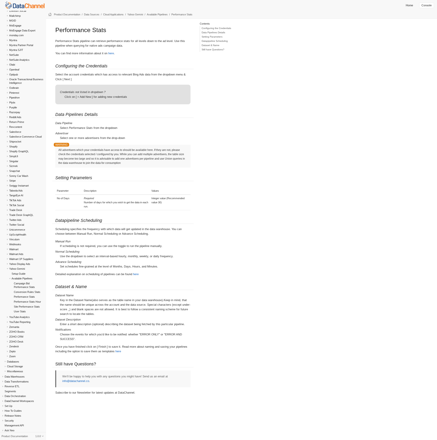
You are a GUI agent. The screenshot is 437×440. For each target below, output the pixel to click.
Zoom (12, 356)
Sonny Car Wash (18, 175)
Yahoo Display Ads (19, 263)
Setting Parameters (212, 37)
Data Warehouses (15, 376)
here (111, 53)
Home (409, 5)
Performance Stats (24, 296)
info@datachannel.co (75, 381)
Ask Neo (9, 430)
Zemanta (14, 326)
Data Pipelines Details (213, 32)
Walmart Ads (16, 254)
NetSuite (14, 54)
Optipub (13, 74)
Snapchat (14, 170)
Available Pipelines (22, 278)
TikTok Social (16, 205)
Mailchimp (15, 15)
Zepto (12, 351)
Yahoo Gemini (17, 268)
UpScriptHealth (17, 234)
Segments (10, 391)
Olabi (12, 64)
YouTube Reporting (19, 322)
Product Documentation (67, 14)
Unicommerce (17, 229)
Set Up (8, 405)
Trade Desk (15, 210)
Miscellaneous (15, 371)
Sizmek (13, 166)
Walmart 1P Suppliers (21, 259)
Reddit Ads (15, 117)
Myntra (13, 40)
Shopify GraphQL (19, 151)
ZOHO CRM (16, 336)
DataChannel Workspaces (19, 401)
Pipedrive (14, 97)
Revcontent (15, 126)
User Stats (20, 311)
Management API (14, 425)
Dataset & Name (210, 45)
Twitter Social (16, 224)
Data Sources (91, 14)
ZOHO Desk (16, 341)
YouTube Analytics (19, 317)
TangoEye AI (16, 195)
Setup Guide (18, 273)
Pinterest (14, 92)
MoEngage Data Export (22, 30)
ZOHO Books (17, 331)
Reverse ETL (12, 386)
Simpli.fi (13, 156)
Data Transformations (17, 381)
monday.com (16, 35)
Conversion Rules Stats (27, 291)
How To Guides (13, 410)
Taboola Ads (16, 190)
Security (9, 420)
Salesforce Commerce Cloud (25, 136)
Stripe (12, 180)
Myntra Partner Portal (21, 45)
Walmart (13, 249)
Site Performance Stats (27, 306)
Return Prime (16, 121)
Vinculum (14, 239)
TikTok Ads (15, 200)
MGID (12, 20)
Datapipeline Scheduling (215, 41)
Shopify (13, 146)
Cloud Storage (15, 366)
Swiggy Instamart (19, 185)
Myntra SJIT (16, 49)
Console (426, 5)
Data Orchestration (15, 396)
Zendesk (14, 346)
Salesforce (15, 131)
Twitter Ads (15, 219)
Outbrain (14, 87)
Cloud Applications (113, 14)
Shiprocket (15, 141)
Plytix (12, 102)
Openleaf (14, 69)
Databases (13, 361)
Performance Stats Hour (27, 301)
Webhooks (15, 244)
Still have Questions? (213, 49)
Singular (13, 161)
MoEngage (15, 25)
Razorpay (14, 112)
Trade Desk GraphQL (21, 215)
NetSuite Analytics (19, 59)
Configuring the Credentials (216, 28)
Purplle (13, 107)
